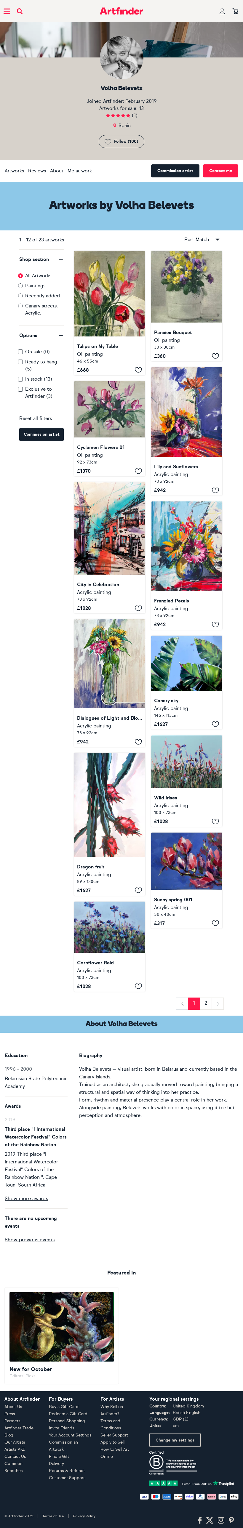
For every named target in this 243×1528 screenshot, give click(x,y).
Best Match (196, 239)
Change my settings (175, 1440)
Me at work (80, 171)
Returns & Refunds (67, 1470)
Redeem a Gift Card (68, 1413)
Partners (12, 1420)
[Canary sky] (186, 682)
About (56, 171)
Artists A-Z (14, 1449)
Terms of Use (53, 1516)
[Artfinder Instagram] (221, 1520)
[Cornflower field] (109, 947)
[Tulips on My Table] (109, 313)
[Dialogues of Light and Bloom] (109, 683)
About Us (13, 1406)
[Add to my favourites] (138, 370)
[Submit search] (19, 11)
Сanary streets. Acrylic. (41, 309)
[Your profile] (222, 11)
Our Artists (14, 1442)
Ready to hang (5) (41, 365)
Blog (8, 1435)
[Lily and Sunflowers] (186, 431)
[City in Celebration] (109, 547)
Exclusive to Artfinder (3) (38, 392)
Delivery (56, 1463)
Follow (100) (126, 141)
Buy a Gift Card (64, 1406)
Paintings (35, 285)
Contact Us (15, 1456)
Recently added (42, 296)
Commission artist (175, 170)
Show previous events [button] (30, 1239)
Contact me (220, 170)
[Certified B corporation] (173, 1462)
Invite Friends (61, 1428)
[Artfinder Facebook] (200, 1520)
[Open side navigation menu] (7, 11)
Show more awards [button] (26, 1198)
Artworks (14, 171)
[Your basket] (235, 11)
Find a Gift (59, 1456)
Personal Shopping (67, 1420)
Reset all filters (35, 418)
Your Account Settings (70, 1435)
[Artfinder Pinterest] (231, 1520)
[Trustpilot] (191, 1483)
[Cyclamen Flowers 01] (109, 428)
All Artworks (38, 275)
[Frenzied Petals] (186, 565)
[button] (41, 259)
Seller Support (114, 1435)
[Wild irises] (186, 781)
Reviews (37, 171)
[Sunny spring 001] (186, 881)
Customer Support (67, 1477)
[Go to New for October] (62, 1336)
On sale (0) (37, 352)
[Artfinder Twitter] (209, 1520)
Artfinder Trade (18, 1428)
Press (9, 1413)
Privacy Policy (84, 1516)
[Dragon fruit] (109, 824)
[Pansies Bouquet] (186, 306)
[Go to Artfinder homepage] (121, 11)
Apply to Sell (112, 1442)
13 (141, 108)
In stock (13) (38, 379)
